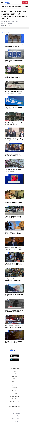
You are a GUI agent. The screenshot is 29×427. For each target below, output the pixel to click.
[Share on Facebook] (5, 25)
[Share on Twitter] (7, 25)
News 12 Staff (4, 21)
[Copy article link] (9, 25)
